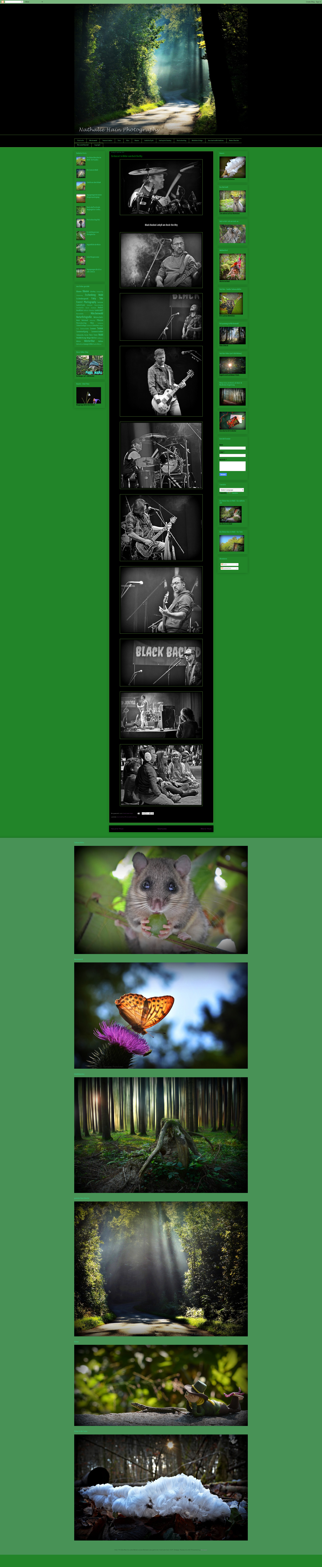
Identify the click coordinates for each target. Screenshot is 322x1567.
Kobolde (91, 310)
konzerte (120, 817)
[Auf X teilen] (148, 813)
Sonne (100, 328)
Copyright (97, 145)
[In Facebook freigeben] (150, 813)
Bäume (86, 291)
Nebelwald (85, 320)
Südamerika (80, 335)
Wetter (94, 338)
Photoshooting (181, 140)
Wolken (100, 341)
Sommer (93, 329)
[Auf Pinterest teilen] (152, 813)
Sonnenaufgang (82, 332)
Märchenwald (93, 140)
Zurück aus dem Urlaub (94, 182)
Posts (225, 564)
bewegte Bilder (88, 344)
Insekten (79, 310)
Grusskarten (80, 308)
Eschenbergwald (82, 299)
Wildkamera (100, 338)
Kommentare (227, 568)
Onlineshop (92, 320)
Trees (95, 335)
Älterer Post (206, 829)
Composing (99, 292)
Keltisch (86, 310)
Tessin (86, 335)
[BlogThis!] (145, 813)
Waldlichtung (81, 338)
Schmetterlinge (81, 325)
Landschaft (99, 310)
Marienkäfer (80, 314)
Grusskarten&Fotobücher (216, 140)
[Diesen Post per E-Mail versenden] (143, 813)
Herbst (100, 308)
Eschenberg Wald (94, 295)
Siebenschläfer (84, 329)
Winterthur (89, 341)
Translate (235, 493)
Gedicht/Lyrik (80, 305)
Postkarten (100, 323)
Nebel (78, 320)
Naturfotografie (84, 317)
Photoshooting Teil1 (93, 220)
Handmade (93, 308)
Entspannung (79, 295)
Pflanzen (100, 320)
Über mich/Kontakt (83, 145)
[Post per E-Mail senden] (138, 813)
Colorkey (92, 292)
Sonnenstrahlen (107, 140)
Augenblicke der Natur (94, 245)
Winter (78, 341)
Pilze (127, 140)
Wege (89, 338)
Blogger (204, 1550)
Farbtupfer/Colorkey (165, 140)
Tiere (119, 140)
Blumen (137, 140)
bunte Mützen (97, 344)
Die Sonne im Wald (92, 170)
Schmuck (89, 325)
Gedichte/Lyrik (148, 140)
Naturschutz (98, 317)
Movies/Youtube (234, 140)
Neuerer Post (117, 829)
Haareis (87, 308)
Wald (100, 334)
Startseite (80, 140)
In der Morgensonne (93, 257)
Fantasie (100, 302)
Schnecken (95, 325)
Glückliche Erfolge (197, 140)
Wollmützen (79, 344)
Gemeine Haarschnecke (95, 305)
